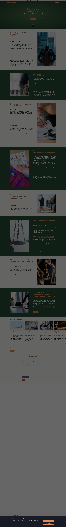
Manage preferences (48, 523)
